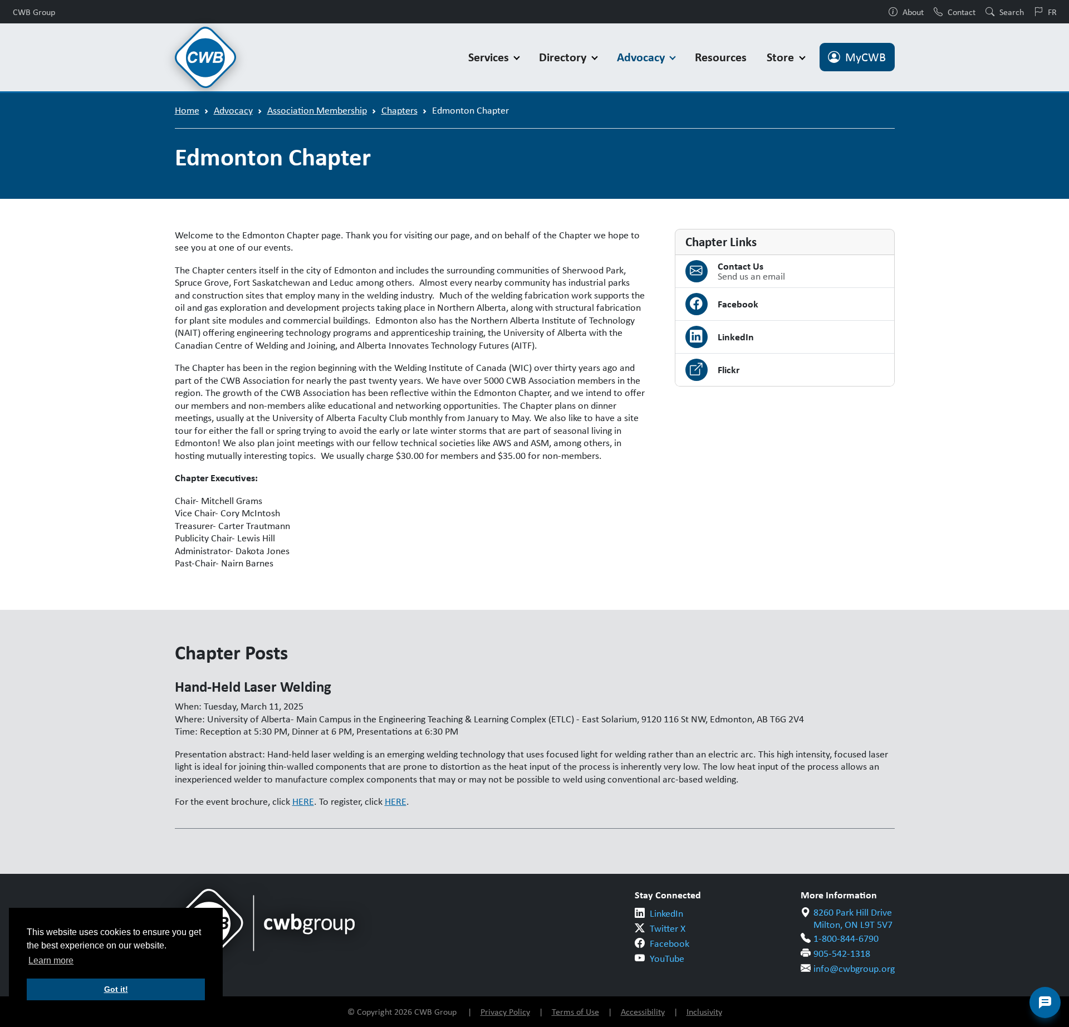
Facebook (669, 943)
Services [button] (490, 57)
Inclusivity (704, 1012)
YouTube (667, 958)
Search (1011, 12)
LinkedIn (666, 913)
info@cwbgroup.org (854, 968)
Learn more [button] (50, 960)
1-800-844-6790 (846, 938)
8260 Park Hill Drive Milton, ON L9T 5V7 (853, 919)
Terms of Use (575, 1012)
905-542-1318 (841, 953)
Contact (961, 12)
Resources (721, 57)
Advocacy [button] (642, 57)
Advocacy (233, 110)
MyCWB (865, 57)
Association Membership (317, 110)
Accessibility (643, 1012)
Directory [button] (564, 57)
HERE (303, 801)
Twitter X (667, 928)
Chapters (399, 110)
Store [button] (782, 57)
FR (1052, 12)
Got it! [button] (116, 989)
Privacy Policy (505, 1012)
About (913, 12)
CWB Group (34, 12)
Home (187, 110)
